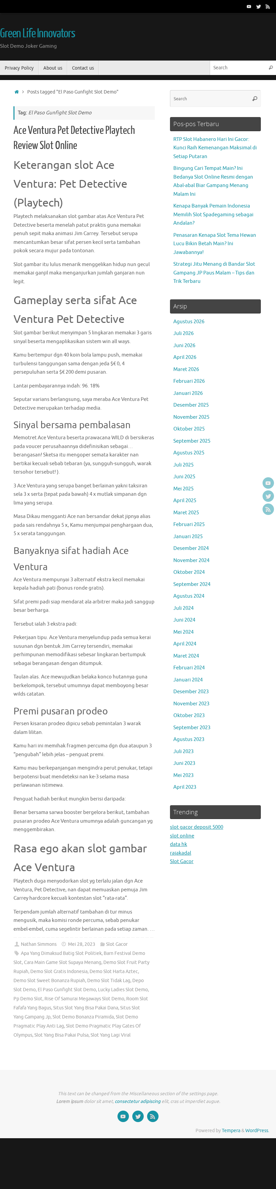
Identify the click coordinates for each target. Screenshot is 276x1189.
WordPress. (257, 1131)
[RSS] (268, 6)
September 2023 (191, 727)
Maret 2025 (186, 513)
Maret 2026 (186, 369)
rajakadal (180, 853)
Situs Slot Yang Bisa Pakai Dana (85, 1008)
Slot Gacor (117, 944)
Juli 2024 (183, 608)
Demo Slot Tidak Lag (108, 980)
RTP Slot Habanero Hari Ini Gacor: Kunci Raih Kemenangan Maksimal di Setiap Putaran (215, 148)
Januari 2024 (188, 680)
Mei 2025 (183, 489)
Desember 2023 (191, 692)
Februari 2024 (189, 668)
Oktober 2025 (189, 429)
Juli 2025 (183, 465)
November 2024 (191, 560)
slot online (182, 836)
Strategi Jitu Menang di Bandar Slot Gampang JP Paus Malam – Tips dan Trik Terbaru (214, 273)
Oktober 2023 (189, 715)
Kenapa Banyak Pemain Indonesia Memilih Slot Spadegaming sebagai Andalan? (213, 214)
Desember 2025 (191, 405)
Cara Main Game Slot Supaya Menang (62, 962)
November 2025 (191, 417)
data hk (178, 844)
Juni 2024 (184, 620)
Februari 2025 (189, 524)
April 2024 (184, 644)
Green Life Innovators (37, 33)
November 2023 (191, 704)
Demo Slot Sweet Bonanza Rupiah (49, 980)
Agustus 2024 (188, 596)
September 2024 (191, 584)
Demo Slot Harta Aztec (114, 971)
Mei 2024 (183, 632)
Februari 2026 (189, 381)
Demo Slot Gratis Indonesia (59, 971)
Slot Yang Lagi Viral (111, 1035)
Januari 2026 (188, 393)
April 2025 (184, 500)
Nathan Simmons (39, 944)
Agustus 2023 (188, 739)
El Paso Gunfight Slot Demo (67, 990)
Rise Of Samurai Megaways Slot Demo (84, 999)
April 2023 (184, 787)
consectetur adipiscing (138, 1101)
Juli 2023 (183, 751)
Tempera (231, 1131)
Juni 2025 (184, 477)
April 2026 (184, 357)
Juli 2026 (183, 333)
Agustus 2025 (188, 453)
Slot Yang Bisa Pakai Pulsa (61, 1035)
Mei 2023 (183, 775)
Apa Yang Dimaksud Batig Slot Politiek (61, 953)
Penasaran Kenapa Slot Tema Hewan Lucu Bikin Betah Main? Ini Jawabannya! (214, 244)
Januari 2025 (188, 536)
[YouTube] (249, 6)
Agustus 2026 (188, 322)
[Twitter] (258, 6)
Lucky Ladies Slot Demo (123, 990)
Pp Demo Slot (27, 999)
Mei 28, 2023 (81, 944)
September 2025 (191, 441)
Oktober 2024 (189, 572)
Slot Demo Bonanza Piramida (83, 1017)
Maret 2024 (186, 656)
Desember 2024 (191, 548)
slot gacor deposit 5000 (196, 827)
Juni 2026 (184, 345)
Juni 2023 (184, 763)
